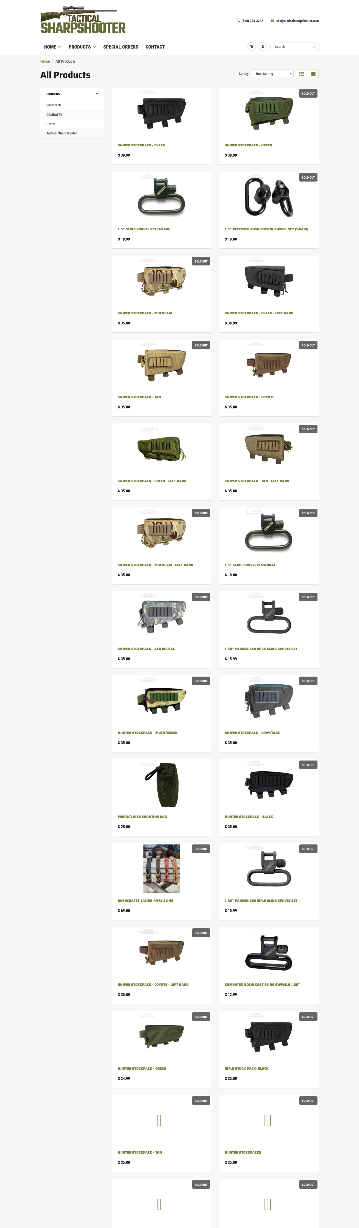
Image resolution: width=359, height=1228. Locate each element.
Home (50, 47)
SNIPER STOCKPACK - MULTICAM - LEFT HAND (155, 565)
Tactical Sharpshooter (61, 133)
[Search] (314, 47)
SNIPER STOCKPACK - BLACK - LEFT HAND (259, 313)
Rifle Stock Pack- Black (247, 1068)
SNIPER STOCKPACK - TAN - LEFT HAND (257, 481)
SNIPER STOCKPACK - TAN (139, 397)
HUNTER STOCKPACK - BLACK (249, 816)
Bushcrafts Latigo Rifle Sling (145, 900)
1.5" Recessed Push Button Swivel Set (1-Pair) (266, 229)
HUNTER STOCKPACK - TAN (140, 1152)
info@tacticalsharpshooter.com (297, 21)
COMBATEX (54, 115)
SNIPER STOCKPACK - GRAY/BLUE (252, 732)
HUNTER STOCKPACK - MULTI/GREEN (148, 732)
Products (80, 47)
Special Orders (120, 47)
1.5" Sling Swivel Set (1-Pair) (144, 229)
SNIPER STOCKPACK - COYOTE (249, 397)
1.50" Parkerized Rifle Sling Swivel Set (261, 648)
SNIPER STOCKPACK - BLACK (141, 145)
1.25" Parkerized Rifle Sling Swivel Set (261, 900)
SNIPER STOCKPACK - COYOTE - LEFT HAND (153, 984)
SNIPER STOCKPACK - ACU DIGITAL (146, 648)
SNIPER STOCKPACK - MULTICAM (145, 313)
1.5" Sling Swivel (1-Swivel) (250, 565)
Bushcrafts (53, 105)
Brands (53, 93)
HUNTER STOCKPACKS (243, 1152)
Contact (155, 47)
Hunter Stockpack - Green (142, 1068)
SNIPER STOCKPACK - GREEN (248, 145)
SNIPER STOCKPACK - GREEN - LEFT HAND (152, 481)
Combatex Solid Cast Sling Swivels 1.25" (262, 984)
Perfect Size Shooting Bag (142, 816)
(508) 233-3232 (252, 21)
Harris (50, 124)
